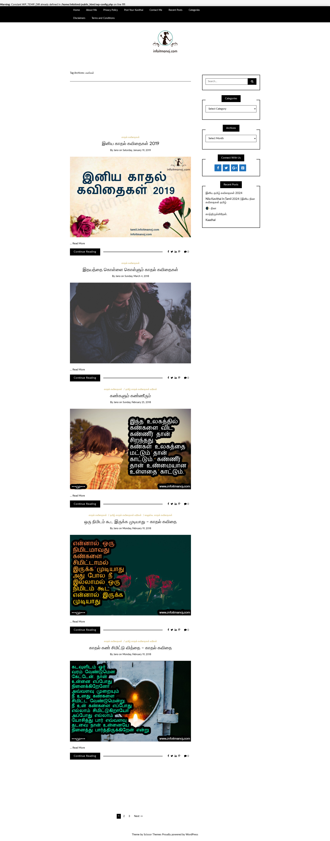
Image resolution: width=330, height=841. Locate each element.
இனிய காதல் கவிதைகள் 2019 (130, 143)
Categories (194, 10)
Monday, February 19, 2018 (137, 528)
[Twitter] (226, 167)
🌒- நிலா (211, 208)
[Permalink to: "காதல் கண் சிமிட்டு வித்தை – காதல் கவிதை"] (130, 701)
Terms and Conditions (103, 18)
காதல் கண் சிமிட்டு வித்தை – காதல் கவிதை (130, 648)
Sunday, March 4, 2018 (137, 276)
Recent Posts (175, 10)
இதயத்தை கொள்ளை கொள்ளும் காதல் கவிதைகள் (130, 270)
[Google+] (234, 167)
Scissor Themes (152, 834)
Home (76, 10)
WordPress (192, 834)
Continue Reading (85, 251)
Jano (116, 150)
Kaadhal (211, 220)
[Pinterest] (242, 167)
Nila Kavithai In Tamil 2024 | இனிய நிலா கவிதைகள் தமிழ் (230, 200)
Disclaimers (79, 18)
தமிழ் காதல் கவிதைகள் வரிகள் (141, 389)
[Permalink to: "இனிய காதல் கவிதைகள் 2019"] (130, 197)
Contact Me (156, 10)
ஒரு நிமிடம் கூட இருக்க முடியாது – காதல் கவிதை (130, 522)
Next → (138, 816)
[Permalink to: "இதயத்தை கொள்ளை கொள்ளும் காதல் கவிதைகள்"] (130, 323)
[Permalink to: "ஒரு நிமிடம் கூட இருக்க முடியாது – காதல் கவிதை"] (130, 575)
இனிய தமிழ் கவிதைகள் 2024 (224, 193)
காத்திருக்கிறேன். (216, 214)
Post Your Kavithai (133, 10)
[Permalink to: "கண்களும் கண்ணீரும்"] (130, 449)
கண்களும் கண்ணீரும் (130, 396)
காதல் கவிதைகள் (131, 137)
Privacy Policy (110, 10)
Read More (79, 243)
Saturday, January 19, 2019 (137, 150)
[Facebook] (217, 167)
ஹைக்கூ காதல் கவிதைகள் (158, 515)
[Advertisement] (130, 104)
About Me (91, 10)
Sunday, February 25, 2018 (137, 402)
